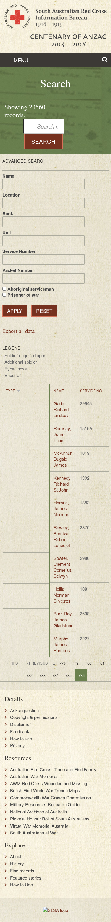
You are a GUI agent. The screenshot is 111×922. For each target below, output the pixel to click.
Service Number (19, 251)
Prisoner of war (23, 295)
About (15, 856)
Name (8, 175)
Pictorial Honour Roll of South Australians (49, 819)
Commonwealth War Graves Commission (50, 798)
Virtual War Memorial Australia (39, 826)
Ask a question (24, 710)
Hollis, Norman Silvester (62, 595)
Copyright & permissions (34, 717)
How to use (21, 739)
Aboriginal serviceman (30, 289)
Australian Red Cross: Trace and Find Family (53, 769)
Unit (6, 232)
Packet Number (18, 270)
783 (42, 675)
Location (11, 194)
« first (13, 663)
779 (75, 663)
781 (101, 663)
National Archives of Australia (38, 812)
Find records (22, 871)
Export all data (18, 331)
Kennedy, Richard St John (63, 484)
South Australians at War (34, 833)
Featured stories (25, 878)
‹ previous (37, 663)
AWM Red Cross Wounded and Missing (48, 783)
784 (55, 675)
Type (10, 390)
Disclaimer (20, 724)
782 (29, 675)
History (17, 863)
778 (62, 663)
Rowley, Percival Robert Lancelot (62, 536)
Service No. (91, 390)
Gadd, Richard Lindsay (61, 409)
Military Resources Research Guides (46, 804)
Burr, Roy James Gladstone (63, 619)
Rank (7, 213)
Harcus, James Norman (61, 508)
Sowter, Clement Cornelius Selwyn (63, 567)
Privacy (17, 745)
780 (88, 663)
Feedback (19, 731)
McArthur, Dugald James (63, 459)
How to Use (21, 885)
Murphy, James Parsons (62, 644)
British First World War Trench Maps (45, 790)
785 (68, 675)
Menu (20, 60)
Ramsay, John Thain (62, 434)
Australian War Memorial (33, 776)
